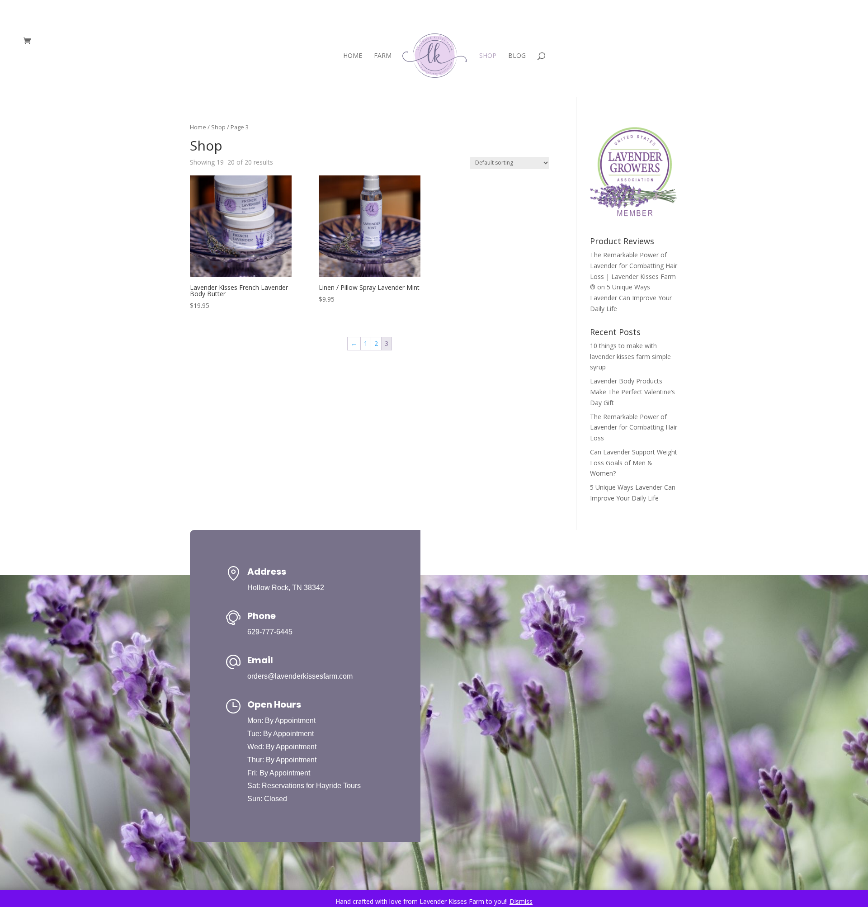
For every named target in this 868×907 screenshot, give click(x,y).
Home (352, 56)
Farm (383, 56)
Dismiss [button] (521, 901)
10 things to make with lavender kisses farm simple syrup (630, 356)
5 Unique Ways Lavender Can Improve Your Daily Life (631, 298)
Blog (517, 56)
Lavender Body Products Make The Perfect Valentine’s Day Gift (632, 392)
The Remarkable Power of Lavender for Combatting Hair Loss (633, 427)
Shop (487, 56)
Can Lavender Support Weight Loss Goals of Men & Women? (633, 463)
